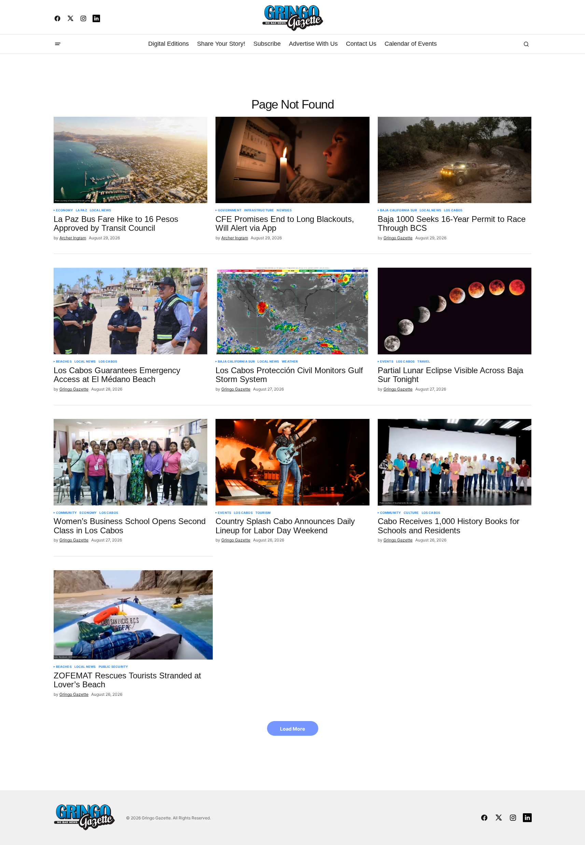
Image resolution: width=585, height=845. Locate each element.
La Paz (81, 210)
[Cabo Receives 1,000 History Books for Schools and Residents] (455, 462)
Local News (100, 210)
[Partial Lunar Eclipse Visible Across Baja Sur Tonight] (455, 311)
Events (386, 361)
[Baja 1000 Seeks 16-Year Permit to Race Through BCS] (455, 160)
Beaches (64, 361)
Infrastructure (259, 210)
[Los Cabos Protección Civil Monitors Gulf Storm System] (292, 311)
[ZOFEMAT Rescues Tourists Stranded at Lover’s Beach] (133, 615)
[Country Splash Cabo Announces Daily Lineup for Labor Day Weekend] (292, 462)
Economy (64, 210)
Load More (292, 729)
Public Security (113, 666)
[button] (58, 44)
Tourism (262, 513)
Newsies (284, 210)
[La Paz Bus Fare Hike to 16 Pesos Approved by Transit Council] (131, 160)
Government (229, 210)
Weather (290, 361)
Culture (411, 513)
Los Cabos (453, 210)
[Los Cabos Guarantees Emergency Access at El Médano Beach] (131, 311)
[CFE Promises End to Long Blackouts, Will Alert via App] (292, 160)
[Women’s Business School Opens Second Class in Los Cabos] (131, 462)
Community (66, 513)
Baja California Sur (398, 210)
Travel (423, 361)
